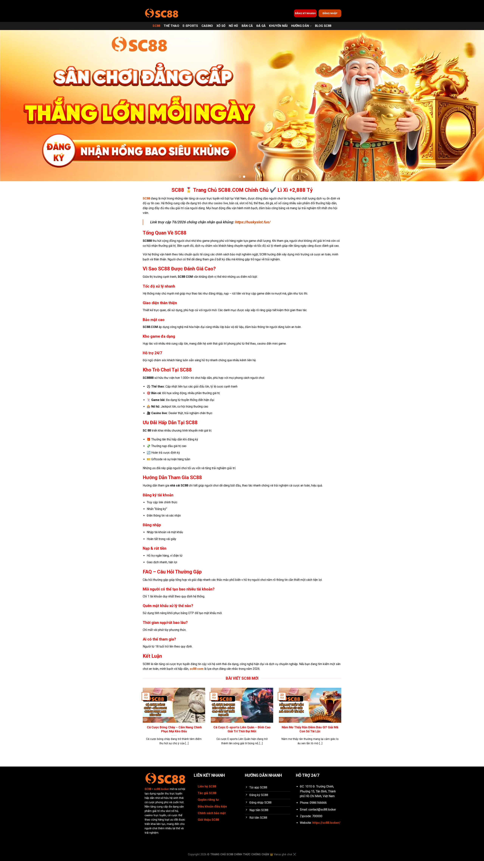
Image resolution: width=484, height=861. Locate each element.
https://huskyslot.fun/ (252, 222)
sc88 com (196, 669)
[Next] (469, 106)
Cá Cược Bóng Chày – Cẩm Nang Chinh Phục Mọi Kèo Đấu (174, 729)
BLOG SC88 (323, 26)
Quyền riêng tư (208, 799)
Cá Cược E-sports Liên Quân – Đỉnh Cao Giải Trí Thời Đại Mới (242, 729)
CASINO (207, 26)
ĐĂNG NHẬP (330, 13)
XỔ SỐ (221, 26)
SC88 (156, 26)
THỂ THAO (171, 26)
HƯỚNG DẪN (300, 26)
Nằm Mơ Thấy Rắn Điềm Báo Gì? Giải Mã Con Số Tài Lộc (310, 729)
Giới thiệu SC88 (208, 820)
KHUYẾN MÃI (278, 26)
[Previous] (14, 106)
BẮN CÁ (247, 26)
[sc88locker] (162, 13)
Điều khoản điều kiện (212, 806)
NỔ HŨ (233, 26)
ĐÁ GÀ (261, 26)
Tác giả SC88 (207, 793)
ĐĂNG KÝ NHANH (305, 13)
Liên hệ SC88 (207, 786)
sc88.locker (161, 789)
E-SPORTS (190, 26)
